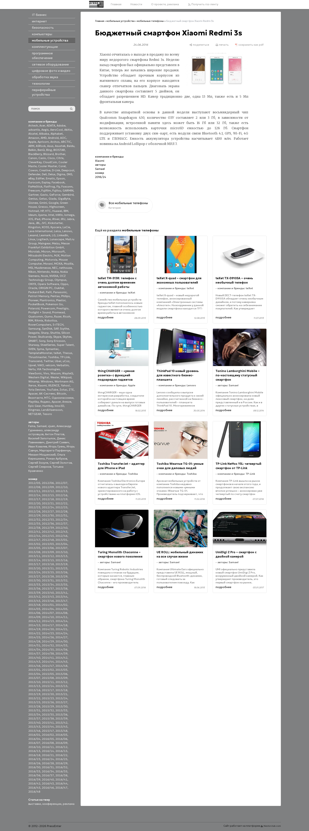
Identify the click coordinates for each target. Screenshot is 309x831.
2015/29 (48, 706)
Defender (34, 174)
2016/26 (34, 763)
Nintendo (43, 271)
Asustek (60, 146)
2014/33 (61, 645)
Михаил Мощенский (42, 454)
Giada (52, 198)
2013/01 (61, 539)
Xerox (32, 385)
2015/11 (48, 682)
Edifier (40, 178)
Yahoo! (65, 385)
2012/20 (34, 503)
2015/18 (61, 690)
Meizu (56, 243)
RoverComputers (39, 324)
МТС (47, 397)
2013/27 (34, 576)
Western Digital (38, 377)
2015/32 (48, 710)
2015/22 (34, 698)
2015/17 (48, 690)
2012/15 (48, 495)
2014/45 (61, 661)
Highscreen (56, 206)
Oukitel (59, 288)
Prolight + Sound (39, 312)
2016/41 (61, 779)
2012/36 (48, 523)
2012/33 (48, 519)
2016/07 (34, 743)
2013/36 (34, 588)
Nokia (55, 271)
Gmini (43, 203)
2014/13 (48, 621)
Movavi (48, 263)
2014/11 (61, 617)
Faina (31, 426)
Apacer (56, 401)
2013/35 (61, 584)
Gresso (43, 206)
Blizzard (48, 154)
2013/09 (48, 552)
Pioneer (33, 300)
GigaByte (64, 198)
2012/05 (34, 483)
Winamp (33, 381)
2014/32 (48, 645)
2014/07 (48, 613)
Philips (65, 296)
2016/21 (48, 755)
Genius (33, 198)
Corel (62, 166)
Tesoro (47, 414)
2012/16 (61, 495)
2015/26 (48, 702)
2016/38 (61, 775)
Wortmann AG (63, 381)
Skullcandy (45, 336)
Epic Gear (34, 406)
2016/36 (34, 775)
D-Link (56, 170)
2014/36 (61, 649)
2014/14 (61, 621)
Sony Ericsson (56, 341)
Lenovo (67, 231)
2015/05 (48, 674)
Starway (33, 345)
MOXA (58, 263)
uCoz (66, 361)
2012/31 (61, 515)
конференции (51, 804)
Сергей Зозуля (38, 462)
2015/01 (34, 669)
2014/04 (48, 609)
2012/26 (34, 511)
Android (53, 138)
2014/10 (48, 617)
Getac (43, 198)
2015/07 (34, 678)
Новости (136, 4)
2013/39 (34, 592)
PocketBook (36, 304)
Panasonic (60, 292)
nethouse (65, 267)
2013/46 (48, 600)
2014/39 (61, 653)
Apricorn (43, 141)
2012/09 (48, 487)
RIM (30, 320)
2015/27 (61, 702)
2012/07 (61, 483)
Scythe (64, 328)
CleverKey (34, 162)
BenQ (41, 150)
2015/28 (34, 706)
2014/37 (34, 653)
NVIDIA (53, 276)
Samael (42, 426)
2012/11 (34, 491)
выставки (34, 804)
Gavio (44, 194)
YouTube (52, 389)
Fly (58, 186)
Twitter (48, 361)
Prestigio (62, 308)
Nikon (32, 271)
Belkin (32, 150)
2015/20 (48, 694)
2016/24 (48, 759)
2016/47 (61, 787)
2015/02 (48, 669)
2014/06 (34, 613)
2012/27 (48, 511)
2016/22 (61, 755)
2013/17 (34, 564)
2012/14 (34, 495)
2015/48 (61, 730)
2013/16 (61, 560)
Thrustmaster (37, 357)
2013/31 (48, 580)
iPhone (46, 219)
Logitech (42, 239)
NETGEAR (34, 414)
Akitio (68, 129)
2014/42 (61, 657)
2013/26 (61, 572)
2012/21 (48, 503)
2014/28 (34, 641)
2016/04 (34, 739)
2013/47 (61, 600)
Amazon (33, 138)
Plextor (60, 300)
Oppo (64, 284)
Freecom (34, 190)
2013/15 (48, 560)
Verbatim (62, 365)
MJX (57, 255)
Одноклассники (62, 397)
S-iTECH (58, 324)
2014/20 (48, 629)
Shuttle (55, 332)
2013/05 (34, 548)
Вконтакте (35, 397)
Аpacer (33, 393)
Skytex (67, 336)
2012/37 (61, 523)
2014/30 (61, 641)
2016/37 (48, 775)
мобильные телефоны (150, 21)
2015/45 (61, 726)
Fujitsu (56, 190)
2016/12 (61, 747)
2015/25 (34, 702)
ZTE (71, 389)
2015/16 (34, 690)
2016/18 (34, 755)
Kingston (34, 227)
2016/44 (61, 783)
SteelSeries (47, 345)
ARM (31, 146)
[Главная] (96, 4)
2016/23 (34, 759)
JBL (38, 223)
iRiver (55, 219)
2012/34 (61, 519)
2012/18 (48, 499)
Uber (58, 361)
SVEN (31, 349)
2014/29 (48, 641)
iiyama (42, 215)
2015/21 (61, 694)
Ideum (32, 215)
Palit (49, 292)
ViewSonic (35, 373)
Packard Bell (36, 292)
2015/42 (61, 722)
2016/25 (61, 759)
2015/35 (48, 714)
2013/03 (48, 544)
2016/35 (61, 771)
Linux (31, 239)
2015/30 (61, 706)
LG (54, 235)
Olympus (60, 280)
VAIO (40, 365)
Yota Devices (36, 389)
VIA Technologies (48, 369)
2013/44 (61, 596)
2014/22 (34, 633)
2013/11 (34, 556)
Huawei (57, 211)
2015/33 (61, 710)
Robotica (51, 320)
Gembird (68, 194)
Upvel (32, 365)
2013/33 (34, 584)
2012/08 (34, 487)
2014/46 (34, 665)
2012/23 (34, 507)
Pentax (55, 296)
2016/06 (61, 739)
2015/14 (48, 686)
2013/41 (61, 592)
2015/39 (61, 718)
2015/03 (61, 669)
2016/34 (48, 771)
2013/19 (61, 564)
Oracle (32, 288)
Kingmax (34, 410)
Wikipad (66, 377)
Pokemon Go (54, 304)
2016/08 (48, 743)
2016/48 (34, 791)
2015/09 (61, 678)
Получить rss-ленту (204, 4)
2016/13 (34, 751)
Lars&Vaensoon (51, 410)
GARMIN (68, 190)
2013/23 (61, 568)
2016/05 (48, 739)
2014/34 (34, 649)
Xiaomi (42, 385)
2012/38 (34, 527)
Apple (32, 141)
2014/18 (61, 625)
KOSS (45, 227)
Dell (44, 174)
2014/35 (48, 649)
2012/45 (48, 536)
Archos (55, 141)
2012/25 (61, 507)
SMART (33, 341)
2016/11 (48, 747)
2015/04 (34, 674)
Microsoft (58, 251)
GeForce (54, 194)
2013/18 (48, 564)
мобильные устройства (120, 21)
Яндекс (45, 401)
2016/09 (61, 743)
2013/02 (34, 544)
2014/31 (34, 645)
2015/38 (48, 718)
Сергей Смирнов (39, 466)
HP (42, 211)
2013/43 (48, 596)
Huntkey (47, 406)
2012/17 (34, 499)
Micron (45, 251)
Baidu (70, 146)
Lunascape (57, 239)
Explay (46, 182)
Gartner (33, 194)
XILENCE (53, 385)
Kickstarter (55, 223)
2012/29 (34, 515)
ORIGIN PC (46, 288)
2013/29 (61, 576)
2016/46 (48, 787)
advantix (34, 129)
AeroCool (56, 129)
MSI (30, 267)
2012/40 (61, 527)
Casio (42, 158)
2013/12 (48, 556)
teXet (57, 353)
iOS (30, 219)
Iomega (69, 215)
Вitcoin (61, 393)
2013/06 (48, 548)
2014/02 (61, 604)
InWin (59, 215)
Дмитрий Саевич (57, 442)
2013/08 (34, 552)
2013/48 (34, 604)
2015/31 (34, 710)
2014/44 (48, 661)
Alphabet (57, 133)
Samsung (34, 328)
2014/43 (34, 661)
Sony (42, 341)
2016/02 (48, 734)
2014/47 (48, 665)
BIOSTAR (59, 150)
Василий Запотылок (41, 438)
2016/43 (48, 783)
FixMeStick (35, 186)
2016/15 (61, 751)
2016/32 (61, 767)
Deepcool (68, 170)
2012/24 (48, 507)
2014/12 (34, 621)
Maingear (44, 243)
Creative (45, 170)
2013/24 (34, 572)
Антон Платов (54, 434)
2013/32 (61, 580)
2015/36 (61, 714)
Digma (61, 174)
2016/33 (34, 771)
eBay (31, 178)
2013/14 (34, 560)
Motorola (51, 259)
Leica (57, 231)
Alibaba (44, 133)
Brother (60, 154)
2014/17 (48, 625)
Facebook (58, 182)
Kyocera (56, 227)
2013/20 (34, 568)
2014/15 (34, 625)
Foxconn (67, 186)
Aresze (66, 401)
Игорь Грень (57, 446)
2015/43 (34, 726)
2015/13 (34, 686)
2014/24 (61, 633)
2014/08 (61, 613)
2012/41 (34, 531)
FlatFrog (49, 186)
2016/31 (48, 767)
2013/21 (48, 568)
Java (31, 223)
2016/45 (34, 787)
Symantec (52, 349)
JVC (44, 223)
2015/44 (48, 726)
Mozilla (68, 263)
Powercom (48, 308)
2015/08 (48, 678)
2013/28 (48, 576)
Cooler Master (47, 166)
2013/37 (48, 588)
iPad (37, 219)
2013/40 (48, 592)
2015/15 (61, 686)
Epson (60, 178)
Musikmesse (42, 267)
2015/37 (34, 718)
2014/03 (34, 609)
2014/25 (34, 637)
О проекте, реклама (165, 4)
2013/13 (61, 556)
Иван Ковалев (37, 446)
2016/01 (34, 734)
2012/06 (48, 483)
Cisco (51, 158)
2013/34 (48, 584)
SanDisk (47, 328)
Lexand (33, 235)
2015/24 (61, 698)
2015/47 (48, 730)
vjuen (51, 426)
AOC (63, 138)
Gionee (33, 203)
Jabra (70, 219)
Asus (50, 146)
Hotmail (33, 211)
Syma (40, 349)
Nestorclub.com (272, 826)
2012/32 (34, 519)
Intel (51, 215)
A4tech (33, 125)
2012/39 (48, 527)
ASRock (41, 146)
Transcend (35, 361)
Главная (116, 4)
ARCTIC (66, 141)
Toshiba (53, 357)
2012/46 (61, 536)
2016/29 (61, 763)
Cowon (33, 170)
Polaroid (34, 308)
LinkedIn (62, 235)
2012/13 (61, 491)
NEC (55, 267)
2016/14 (48, 751)
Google (53, 203)
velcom (50, 365)
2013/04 (61, 544)
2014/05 (61, 609)
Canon (32, 158)
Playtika (33, 401)
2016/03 (61, 734)
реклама (68, 804)
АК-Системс (47, 393)
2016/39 (34, 779)
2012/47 (34, 539)
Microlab (34, 251)
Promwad (58, 312)
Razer (58, 316)
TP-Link (65, 357)
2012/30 (48, 515)
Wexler (54, 377)
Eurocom (34, 182)
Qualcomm (35, 316)
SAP (56, 328)
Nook (44, 276)
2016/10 (34, 747)
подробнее (105, 317)
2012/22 (61, 503)
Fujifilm (46, 190)
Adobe (61, 125)
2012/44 (34, 536)
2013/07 (61, 548)
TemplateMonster (40, 353)
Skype (57, 336)
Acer (42, 125)
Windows (47, 381)
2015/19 (34, 694)
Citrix (59, 158)
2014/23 (48, 633)
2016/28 (48, 763)
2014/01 (48, 604)
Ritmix (39, 320)
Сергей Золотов (61, 462)
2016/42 (34, 783)
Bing (49, 150)
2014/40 (34, 657)
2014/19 (34, 629)
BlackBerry (35, 154)
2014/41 (48, 657)
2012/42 (48, 531)
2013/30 (34, 580)
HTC (48, 211)
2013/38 (61, 588)
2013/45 (34, 600)
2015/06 (61, 674)
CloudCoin (50, 162)
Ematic (50, 178)
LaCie (66, 227)
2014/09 (34, 617)
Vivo (46, 373)
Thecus (67, 353)
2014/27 (61, 637)
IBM (65, 211)
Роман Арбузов (56, 458)
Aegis (45, 129)
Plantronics (47, 300)
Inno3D (59, 406)
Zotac (63, 389)
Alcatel (33, 133)
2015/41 (48, 722)
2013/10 (61, 552)
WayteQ (67, 373)
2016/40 (48, 779)
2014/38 (48, 653)
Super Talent (65, 345)
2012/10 (61, 487)
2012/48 (48, 539)
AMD (44, 138)
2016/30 (34, 767)
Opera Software (48, 284)
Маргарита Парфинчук (55, 450)
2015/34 (34, 714)
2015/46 (34, 730)
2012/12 (48, 491)
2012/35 (34, 523)
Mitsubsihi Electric (40, 255)
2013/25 (48, 572)
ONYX (32, 284)
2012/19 (61, 499)
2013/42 (34, 596)
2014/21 (61, 629)
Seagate (34, 332)
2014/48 (61, 665)
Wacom (56, 373)
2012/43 (61, 531)
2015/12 (61, 682)
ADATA (51, 125)
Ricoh (66, 316)
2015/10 (34, 682)
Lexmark (45, 235)
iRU (63, 219)
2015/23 (48, 698)
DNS (69, 174)
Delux (51, 174)
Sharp (45, 332)
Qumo (48, 316)
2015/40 (34, 722)
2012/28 (61, 511)
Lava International (40, 231)
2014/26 (48, 637)
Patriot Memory (38, 296)
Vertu (32, 369)
